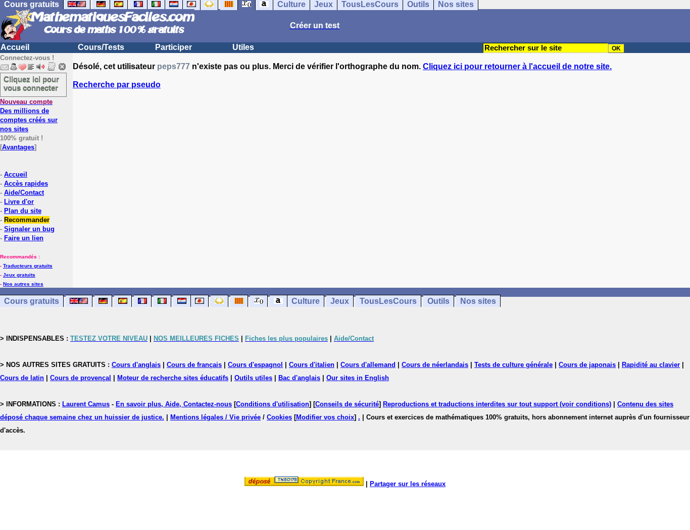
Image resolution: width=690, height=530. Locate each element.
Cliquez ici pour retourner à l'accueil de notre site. (517, 66)
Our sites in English (357, 378)
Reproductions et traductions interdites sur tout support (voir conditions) (497, 404)
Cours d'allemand (368, 364)
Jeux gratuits (19, 275)
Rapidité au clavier (651, 364)
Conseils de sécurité (347, 404)
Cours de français (194, 364)
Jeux (339, 301)
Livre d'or (19, 201)
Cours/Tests (101, 47)
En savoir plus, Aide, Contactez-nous (174, 404)
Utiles (243, 47)
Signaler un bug (29, 229)
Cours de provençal (80, 378)
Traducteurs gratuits (28, 266)
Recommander (27, 220)
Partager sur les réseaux (408, 484)
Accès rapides (26, 183)
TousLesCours (388, 301)
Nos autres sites (23, 284)
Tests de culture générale (513, 364)
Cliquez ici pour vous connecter (31, 83)
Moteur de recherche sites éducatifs (172, 378)
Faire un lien (23, 238)
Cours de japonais (587, 364)
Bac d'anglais (299, 378)
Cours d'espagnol (255, 364)
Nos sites (478, 301)
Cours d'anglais (136, 364)
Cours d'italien (311, 364)
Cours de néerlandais (435, 364)
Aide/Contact (24, 192)
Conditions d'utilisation (272, 404)
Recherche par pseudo (117, 84)
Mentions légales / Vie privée (215, 417)
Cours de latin (22, 378)
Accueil (15, 47)
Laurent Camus (86, 404)
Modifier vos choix (325, 417)
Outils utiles (253, 378)
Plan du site (22, 211)
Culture (305, 301)
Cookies (279, 417)
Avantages (18, 147)
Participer (173, 47)
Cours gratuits (31, 301)
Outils (438, 301)
